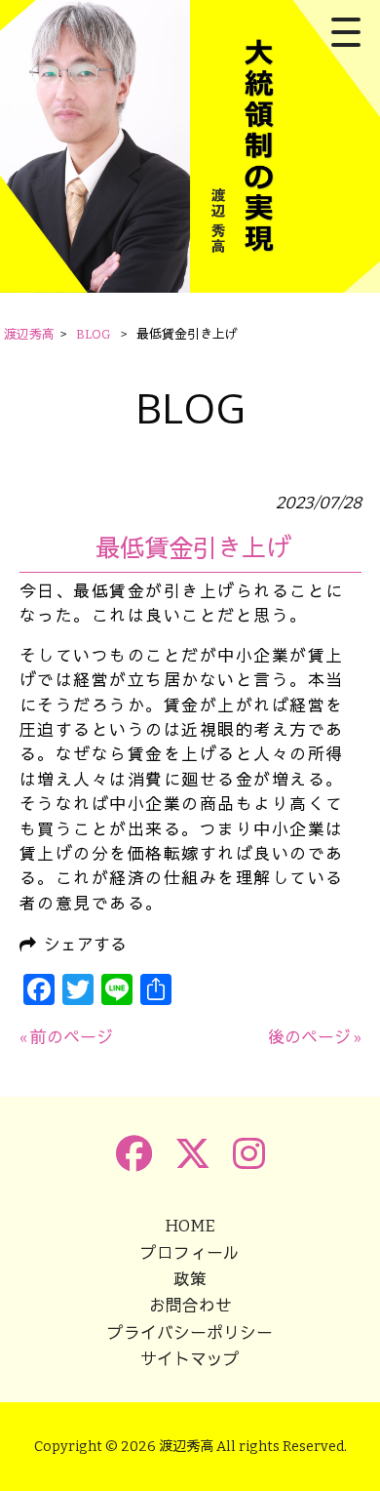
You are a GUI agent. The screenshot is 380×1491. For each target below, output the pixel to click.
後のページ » (314, 1037)
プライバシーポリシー (190, 1333)
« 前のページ (66, 1037)
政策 (190, 1279)
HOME (190, 1225)
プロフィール (190, 1253)
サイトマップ (190, 1359)
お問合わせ (190, 1305)
